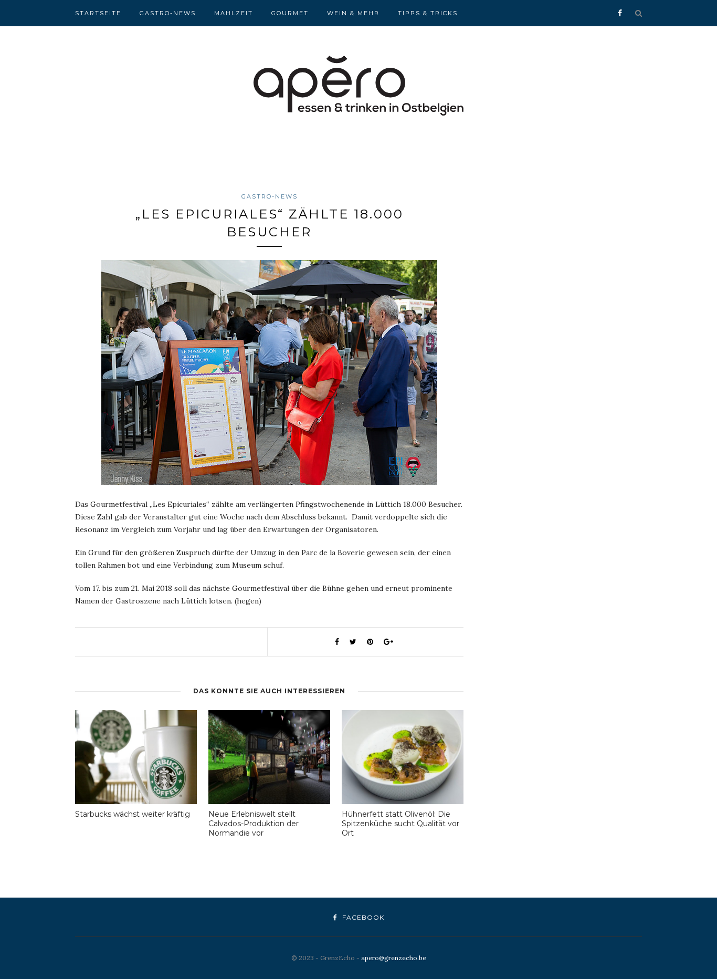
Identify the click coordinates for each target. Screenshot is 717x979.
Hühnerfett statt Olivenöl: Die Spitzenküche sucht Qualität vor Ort (400, 823)
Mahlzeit (233, 13)
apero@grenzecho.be (393, 958)
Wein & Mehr (353, 13)
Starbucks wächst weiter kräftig (132, 814)
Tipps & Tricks (428, 13)
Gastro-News (168, 13)
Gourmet (290, 13)
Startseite (98, 13)
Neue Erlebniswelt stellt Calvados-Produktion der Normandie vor (253, 823)
